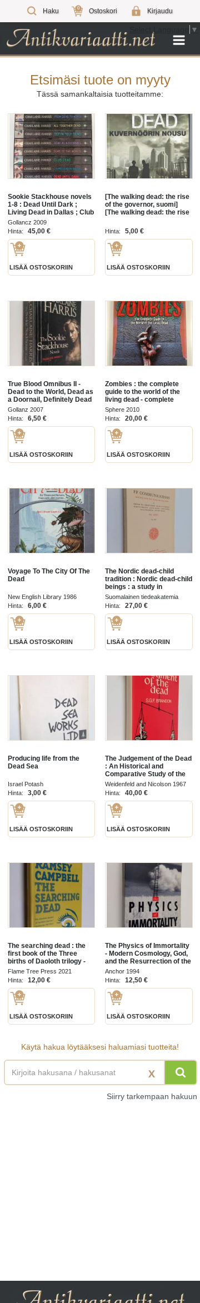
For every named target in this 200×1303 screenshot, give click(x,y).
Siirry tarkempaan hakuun (152, 1096)
